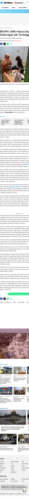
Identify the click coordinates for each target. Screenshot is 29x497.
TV (0, 472)
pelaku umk (7, 302)
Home (1, 27)
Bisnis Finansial (25, 467)
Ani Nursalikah (17, 40)
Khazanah (2, 463)
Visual (12, 470)
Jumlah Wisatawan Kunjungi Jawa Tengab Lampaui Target (5, 122)
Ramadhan (13, 472)
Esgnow (2, 470)
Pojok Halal (10, 27)
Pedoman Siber (25, 479)
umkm (14, 302)
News (13, 7)
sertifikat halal (21, 302)
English (23, 470)
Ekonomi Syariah (15, 461)
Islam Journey (23, 7)
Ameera (2, 461)
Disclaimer (2, 481)
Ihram (5, 27)
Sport (23, 465)
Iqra (12, 463)
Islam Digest (25, 463)
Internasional (3, 467)
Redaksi (13, 479)
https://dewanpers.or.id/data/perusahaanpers (12, 489)
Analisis (13, 465)
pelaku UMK (15, 186)
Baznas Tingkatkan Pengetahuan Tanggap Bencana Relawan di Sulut (19, 122)
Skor (23, 461)
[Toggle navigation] (1, 2)
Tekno (12, 467)
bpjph (2, 302)
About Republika (4, 479)
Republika (3, 11)
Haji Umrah (5, 7)
